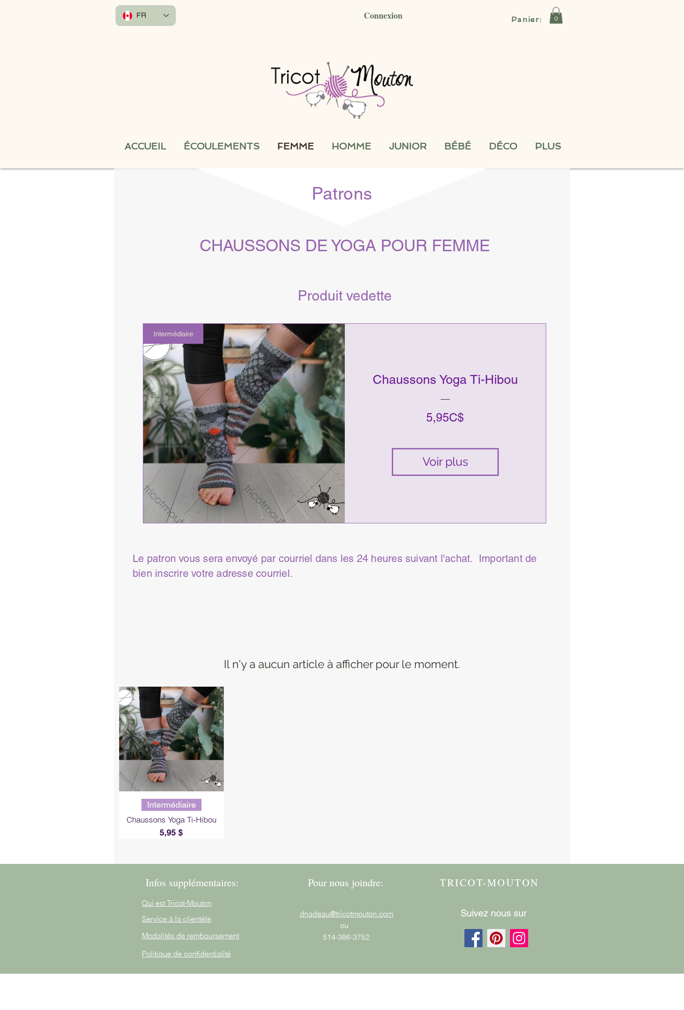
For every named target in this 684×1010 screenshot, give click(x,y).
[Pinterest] (496, 938)
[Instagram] (519, 938)
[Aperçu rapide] (171, 739)
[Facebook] (473, 938)
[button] (556, 15)
